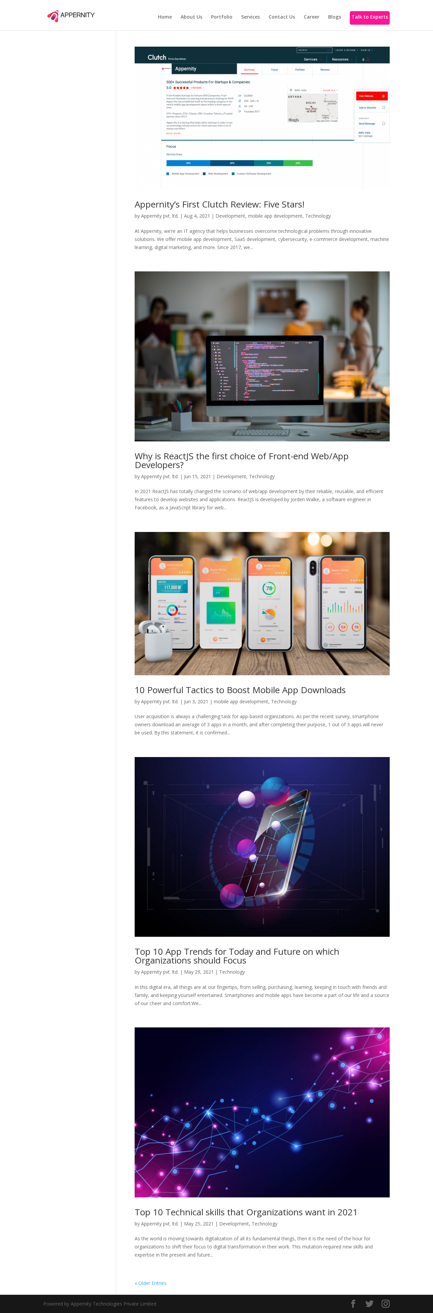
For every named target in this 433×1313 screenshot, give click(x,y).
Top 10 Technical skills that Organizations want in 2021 (246, 1212)
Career (311, 17)
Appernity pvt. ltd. (160, 216)
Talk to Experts (369, 17)
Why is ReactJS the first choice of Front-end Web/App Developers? (242, 460)
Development (230, 216)
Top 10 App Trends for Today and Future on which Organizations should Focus (237, 955)
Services (250, 17)
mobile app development (275, 216)
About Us (191, 17)
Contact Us (282, 17)
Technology (318, 216)
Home (165, 17)
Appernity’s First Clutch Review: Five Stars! (219, 204)
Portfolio (221, 17)
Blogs (334, 17)
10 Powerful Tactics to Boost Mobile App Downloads (240, 690)
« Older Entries (150, 1283)
